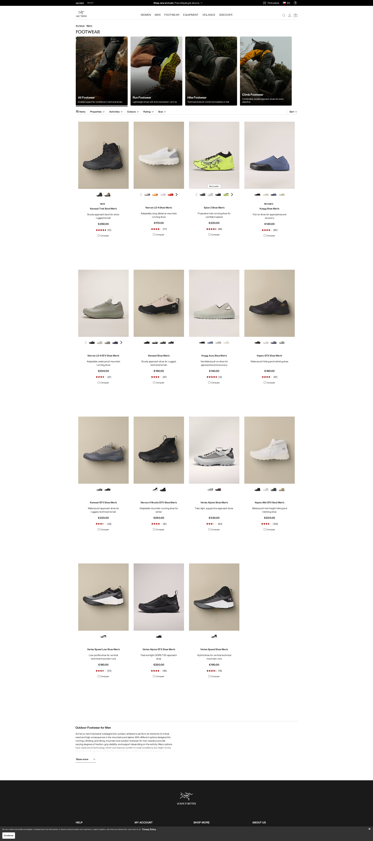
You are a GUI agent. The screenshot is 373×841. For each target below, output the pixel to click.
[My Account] (289, 15)
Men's (89, 25)
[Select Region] (285, 3)
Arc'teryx (80, 25)
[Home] (81, 13)
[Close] (369, 829)
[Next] (176, 194)
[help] (295, 3)
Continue (8, 835)
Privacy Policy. (149, 829)
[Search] (284, 15)
